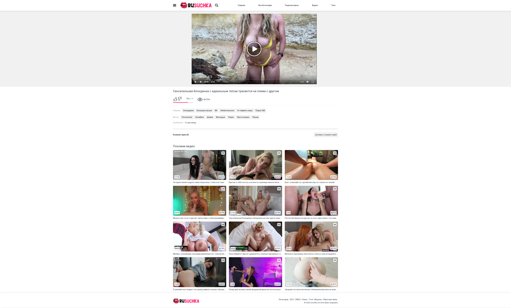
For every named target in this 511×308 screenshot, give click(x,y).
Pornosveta (187, 117)
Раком (255, 117)
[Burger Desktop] (174, 5)
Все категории (265, 5)
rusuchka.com (315, 303)
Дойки (210, 117)
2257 (292, 299)
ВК (216, 110)
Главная (241, 5)
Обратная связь (330, 299)
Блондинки (188, 110)
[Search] (216, 5)
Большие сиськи (204, 110)
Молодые (220, 117)
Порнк (231, 117)
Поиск (304, 299)
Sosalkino (199, 117)
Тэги (311, 299)
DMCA (298, 299)
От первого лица (244, 110)
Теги (333, 5)
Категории (283, 299)
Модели (318, 299)
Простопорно (243, 117)
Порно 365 (260, 110)
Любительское (227, 110)
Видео (315, 5)
